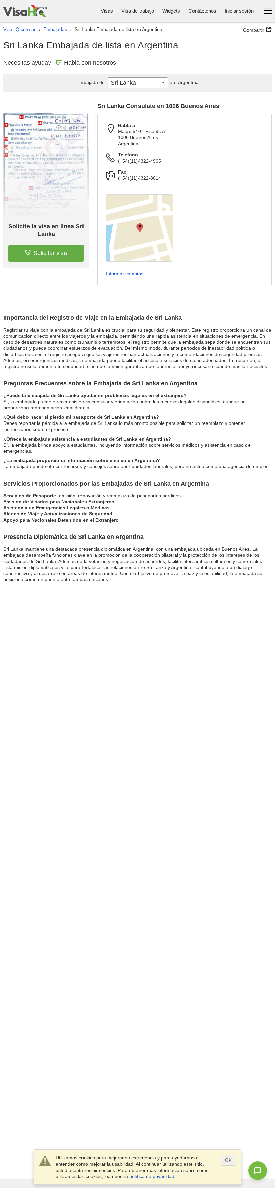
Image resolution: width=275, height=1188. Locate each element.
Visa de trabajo (137, 11)
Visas (107, 11)
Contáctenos (202, 11)
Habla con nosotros (90, 62)
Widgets (171, 11)
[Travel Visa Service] (25, 11)
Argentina (184, 82)
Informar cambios (124, 273)
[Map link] (139, 228)
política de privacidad (151, 1176)
